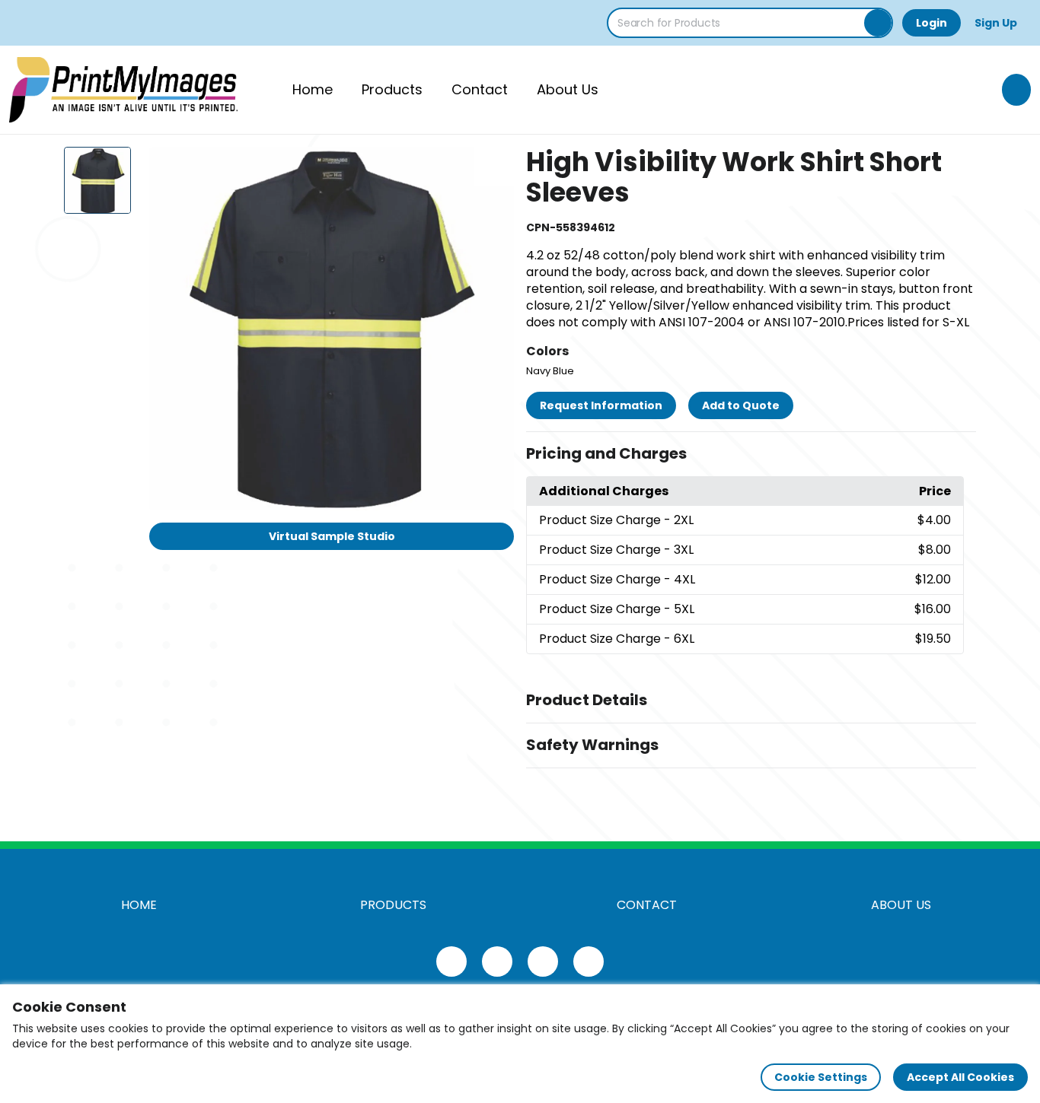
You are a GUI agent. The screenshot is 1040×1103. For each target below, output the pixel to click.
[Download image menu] (494, 166)
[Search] (878, 23)
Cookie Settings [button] (820, 1077)
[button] (751, 454)
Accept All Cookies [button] (960, 1077)
